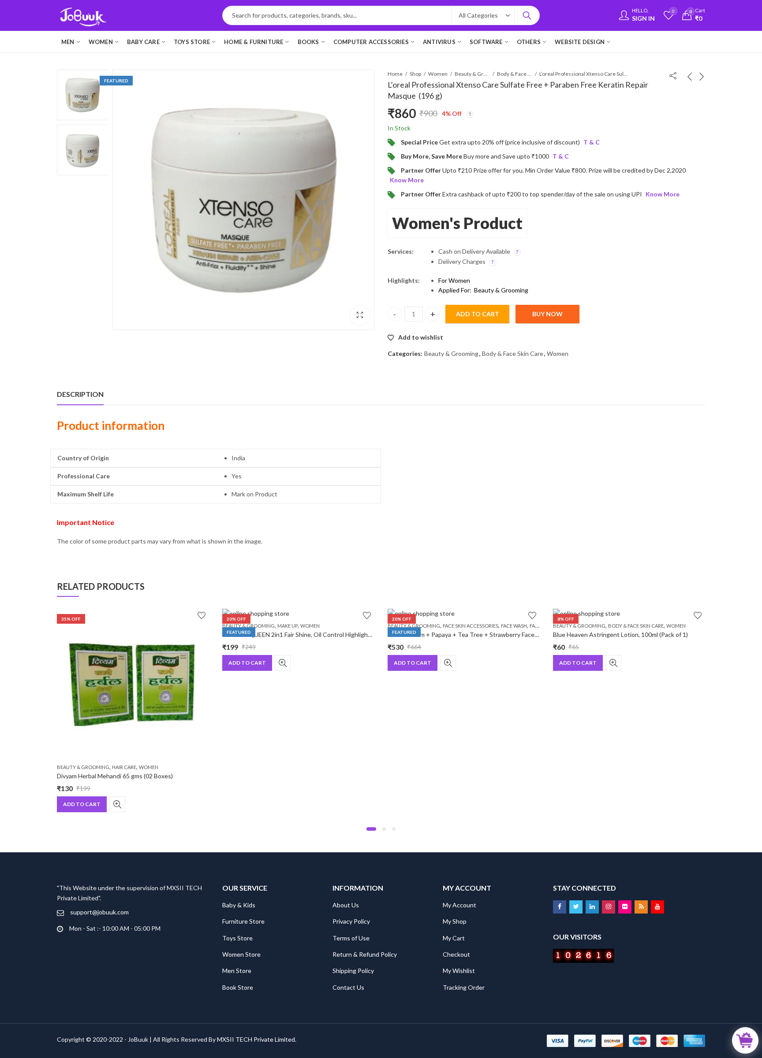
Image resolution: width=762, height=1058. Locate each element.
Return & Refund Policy (364, 954)
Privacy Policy (351, 921)
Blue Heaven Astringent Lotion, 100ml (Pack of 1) (620, 634)
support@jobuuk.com (99, 912)
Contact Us (348, 987)
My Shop (455, 921)
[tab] (80, 394)
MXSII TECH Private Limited (256, 1039)
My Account (459, 905)
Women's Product (457, 223)
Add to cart (477, 314)
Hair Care (124, 767)
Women (438, 73)
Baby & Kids (238, 905)
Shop (415, 73)
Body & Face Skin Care (514, 73)
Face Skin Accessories (470, 626)
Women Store (241, 954)
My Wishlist (459, 970)
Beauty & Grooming (472, 73)
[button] (371, 829)
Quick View (117, 804)
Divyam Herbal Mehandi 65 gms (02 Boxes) (115, 776)
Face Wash (514, 626)
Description (80, 394)
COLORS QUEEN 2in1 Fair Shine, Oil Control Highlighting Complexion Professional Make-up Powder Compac (371, 634)
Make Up (287, 626)
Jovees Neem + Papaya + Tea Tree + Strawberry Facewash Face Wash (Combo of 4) (502, 634)
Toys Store (237, 938)
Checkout (456, 954)
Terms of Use (351, 938)
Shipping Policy (353, 970)
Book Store (237, 987)
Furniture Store (243, 921)
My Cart (454, 938)
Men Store (236, 970)
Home (395, 73)
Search (527, 15)
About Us (345, 905)
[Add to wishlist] (201, 615)
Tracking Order (464, 987)
